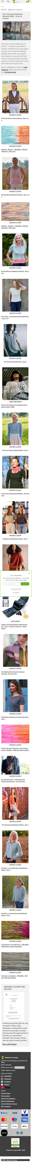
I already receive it (16, 589)
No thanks (16, 592)
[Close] (29, 573)
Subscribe (25, 584)
